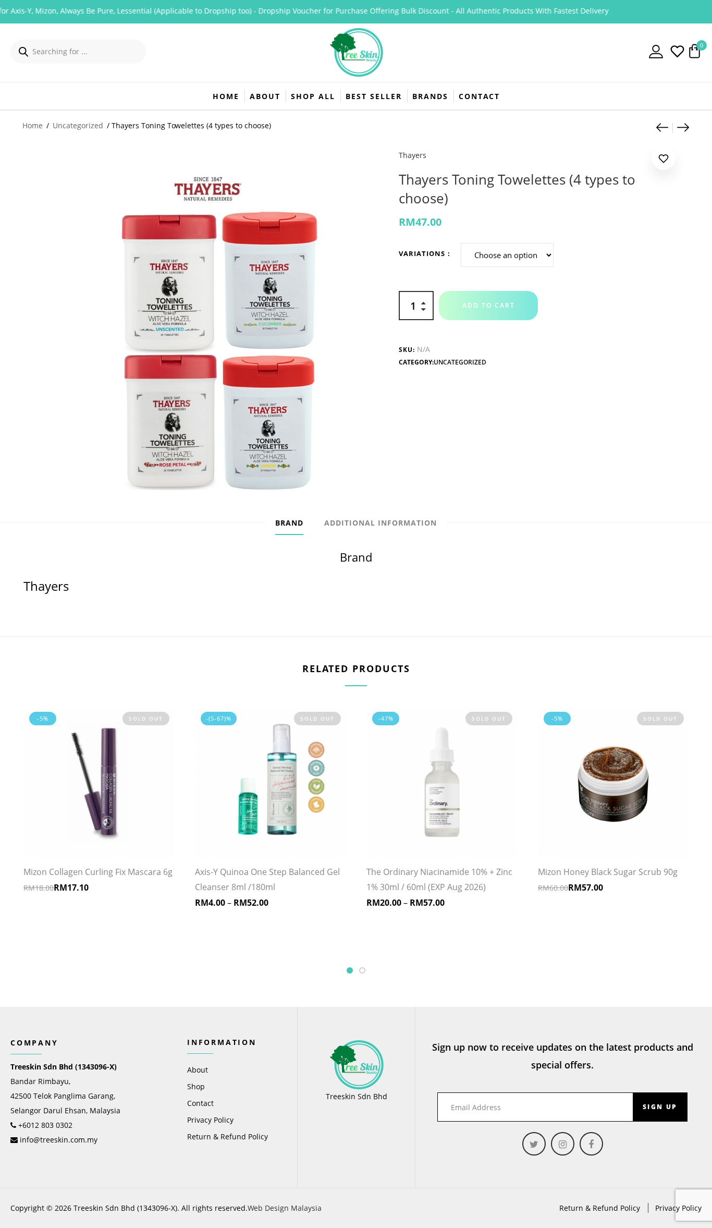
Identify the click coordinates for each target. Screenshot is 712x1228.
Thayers (412, 155)
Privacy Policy (210, 1120)
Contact (479, 96)
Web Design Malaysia (285, 1208)
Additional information (380, 523)
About (265, 96)
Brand (289, 523)
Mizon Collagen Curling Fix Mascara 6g (98, 872)
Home (226, 96)
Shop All (313, 96)
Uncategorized (78, 125)
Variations (422, 253)
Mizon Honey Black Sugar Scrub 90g (608, 872)
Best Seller (374, 96)
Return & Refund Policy (227, 1136)
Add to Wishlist (664, 160)
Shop (196, 1086)
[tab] (289, 523)
